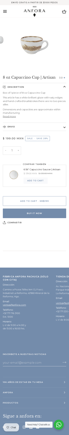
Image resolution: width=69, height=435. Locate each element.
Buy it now (34, 213)
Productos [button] (10, 403)
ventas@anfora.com (14, 304)
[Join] (63, 362)
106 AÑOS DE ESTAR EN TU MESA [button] (23, 382)
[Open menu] (8, 11)
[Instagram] (24, 427)
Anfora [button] (8, 392)
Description (15, 87)
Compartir (14, 222)
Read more (9, 116)
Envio (11, 126)
